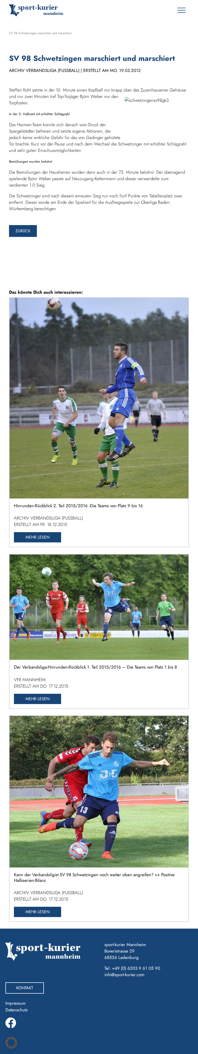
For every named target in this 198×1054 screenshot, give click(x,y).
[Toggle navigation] (181, 10)
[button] (11, 1042)
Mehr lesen (38, 537)
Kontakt (24, 988)
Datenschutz (16, 1010)
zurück (22, 231)
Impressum (15, 1003)
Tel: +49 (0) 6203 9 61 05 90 (132, 968)
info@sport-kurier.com (124, 975)
